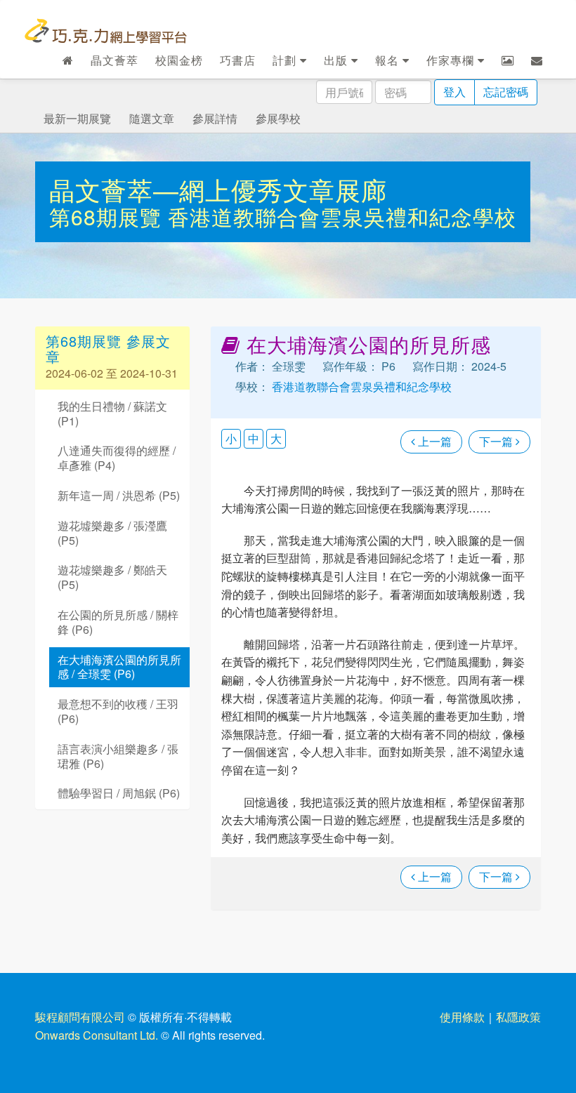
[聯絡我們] (537, 60)
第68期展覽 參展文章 (108, 348)
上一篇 (433, 441)
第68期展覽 (108, 216)
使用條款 (462, 1017)
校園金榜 (179, 60)
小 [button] (231, 438)
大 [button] (276, 438)
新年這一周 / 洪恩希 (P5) (119, 495)
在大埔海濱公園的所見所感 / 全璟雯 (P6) (119, 666)
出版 (337, 60)
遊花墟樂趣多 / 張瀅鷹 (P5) (112, 532)
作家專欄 (452, 60)
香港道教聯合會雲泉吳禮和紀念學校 (342, 216)
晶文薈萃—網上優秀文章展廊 (218, 189)
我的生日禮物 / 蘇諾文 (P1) (112, 413)
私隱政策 (518, 1017)
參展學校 (278, 118)
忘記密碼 (505, 92)
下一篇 (497, 441)
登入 (454, 92)
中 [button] (253, 438)
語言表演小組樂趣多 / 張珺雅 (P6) (118, 756)
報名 (388, 60)
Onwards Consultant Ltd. (96, 1035)
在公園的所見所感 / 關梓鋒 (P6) (118, 622)
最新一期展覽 (77, 118)
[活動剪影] (508, 60)
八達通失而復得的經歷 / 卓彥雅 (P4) (117, 457)
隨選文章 (151, 118)
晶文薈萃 (114, 60)
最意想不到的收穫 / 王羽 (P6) (118, 711)
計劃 (286, 60)
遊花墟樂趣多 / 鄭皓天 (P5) (112, 577)
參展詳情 (214, 118)
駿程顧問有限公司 (80, 1017)
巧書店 (238, 60)
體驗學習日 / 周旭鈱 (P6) (119, 793)
